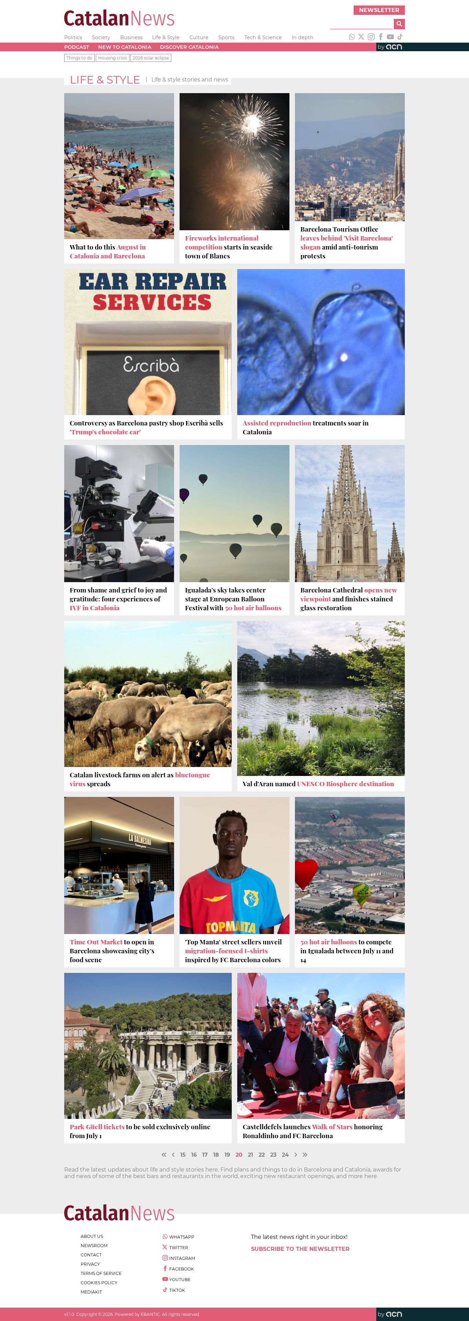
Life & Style (166, 37)
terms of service (101, 1273)
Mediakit (91, 1292)
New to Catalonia (124, 47)
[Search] (399, 24)
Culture (199, 37)
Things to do (79, 57)
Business (131, 37)
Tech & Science (263, 37)
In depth (302, 37)
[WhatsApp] (352, 37)
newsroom (94, 1245)
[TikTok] (400, 37)
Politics (73, 37)
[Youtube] (390, 37)
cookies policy (99, 1282)
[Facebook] (381, 37)
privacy (90, 1264)
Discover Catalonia (189, 47)
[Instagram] (371, 37)
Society (101, 37)
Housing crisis (112, 57)
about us (92, 1236)
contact (91, 1254)
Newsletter (379, 10)
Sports (226, 37)
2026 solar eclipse (151, 57)
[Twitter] (361, 37)
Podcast (76, 47)
